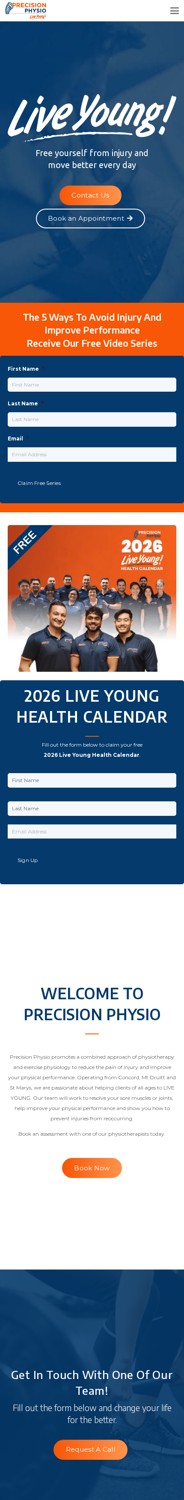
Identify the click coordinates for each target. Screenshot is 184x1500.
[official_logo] (55, 10)
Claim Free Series (39, 483)
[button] (174, 10)
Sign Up (28, 860)
